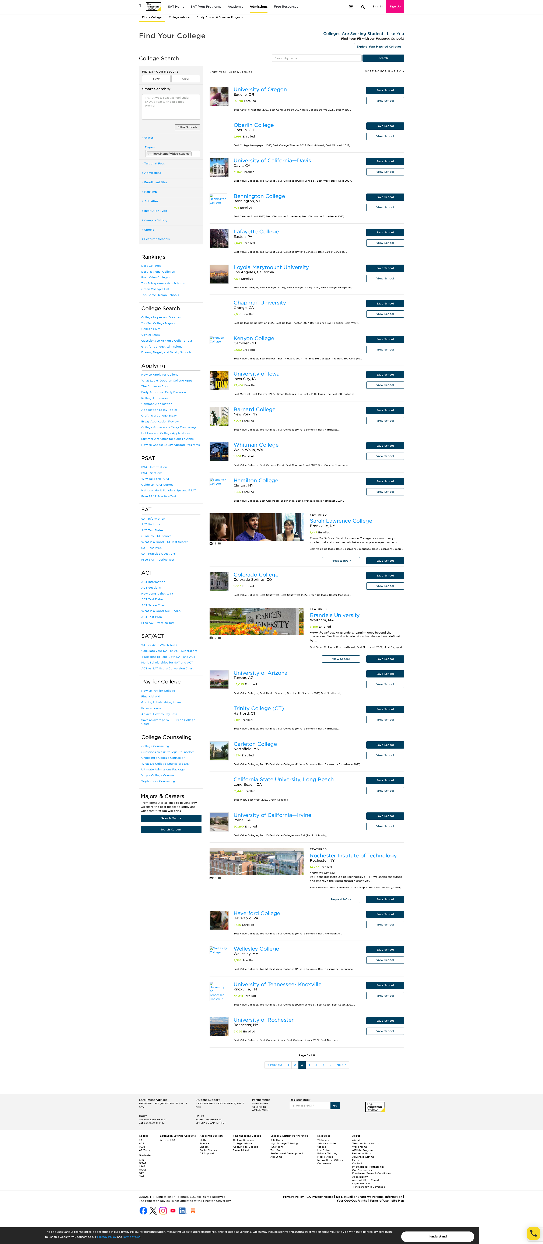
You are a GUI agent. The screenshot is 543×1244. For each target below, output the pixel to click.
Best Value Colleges (155, 277)
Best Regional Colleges (158, 271)
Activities (151, 201)
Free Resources (286, 6)
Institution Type (155, 210)
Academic (235, 6)
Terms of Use (131, 1236)
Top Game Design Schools (160, 295)
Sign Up (395, 6)
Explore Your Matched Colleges (379, 46)
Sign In (377, 6)
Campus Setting (155, 220)
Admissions (258, 6)
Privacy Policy (106, 1236)
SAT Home (176, 6)
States (149, 137)
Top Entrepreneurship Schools (163, 283)
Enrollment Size (155, 182)
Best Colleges (151, 265)
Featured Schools (157, 239)
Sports (149, 229)
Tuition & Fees (154, 163)
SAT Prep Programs (206, 6)
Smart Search (154, 89)
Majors (150, 147)
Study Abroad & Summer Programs (220, 17)
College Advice (179, 17)
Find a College (152, 17)
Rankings (150, 191)
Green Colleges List (155, 289)
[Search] (363, 7)
